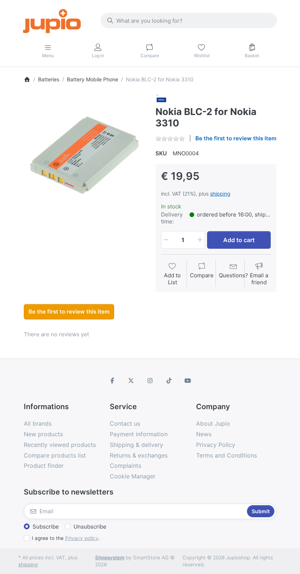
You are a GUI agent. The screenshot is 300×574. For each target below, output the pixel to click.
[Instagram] (150, 381)
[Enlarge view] (84, 154)
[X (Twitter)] (131, 381)
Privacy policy (81, 538)
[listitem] (84, 154)
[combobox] (189, 20)
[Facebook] (112, 381)
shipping (220, 193)
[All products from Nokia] (161, 99)
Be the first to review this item (235, 138)
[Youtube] (188, 381)
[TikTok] (169, 381)
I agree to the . (66, 538)
